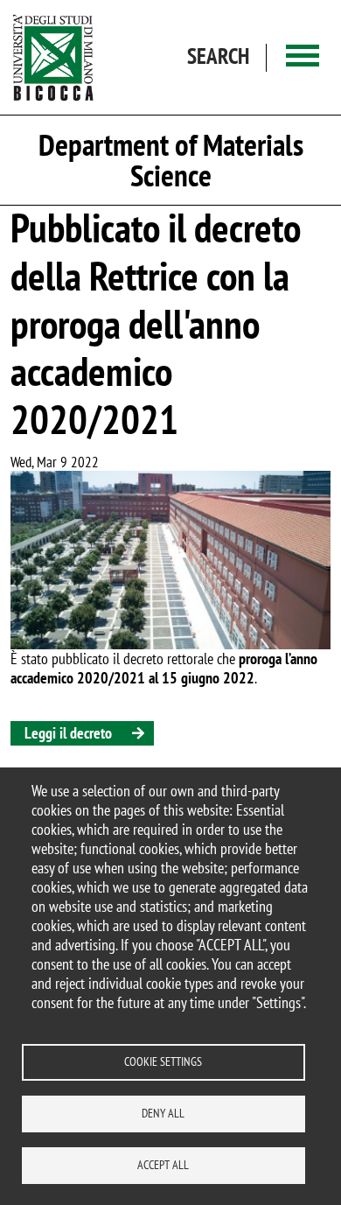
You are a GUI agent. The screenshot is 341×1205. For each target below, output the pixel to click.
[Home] (53, 57)
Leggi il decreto (68, 733)
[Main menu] (303, 57)
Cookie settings (163, 1061)
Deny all (163, 1113)
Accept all (163, 1165)
